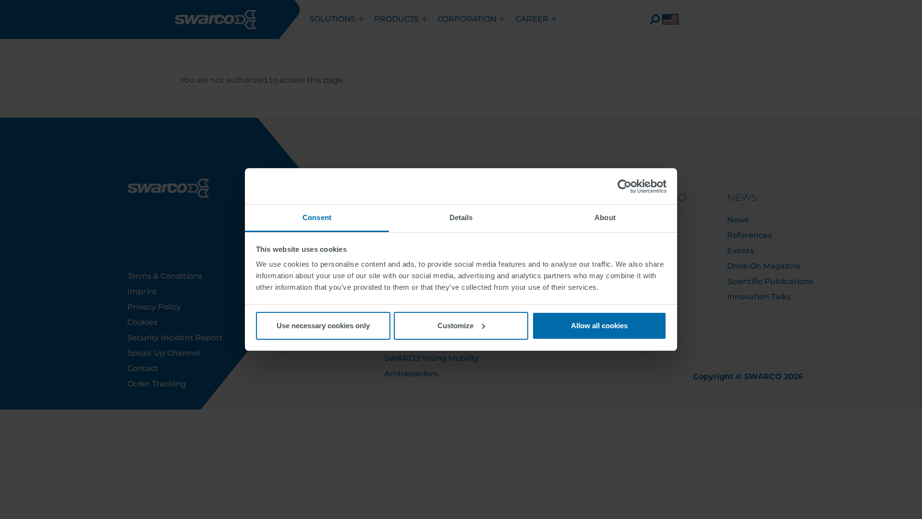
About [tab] (605, 217)
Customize (455, 325)
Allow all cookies (599, 325)
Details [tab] (461, 217)
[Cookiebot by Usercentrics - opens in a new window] (624, 186)
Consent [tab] (317, 217)
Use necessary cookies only (323, 325)
